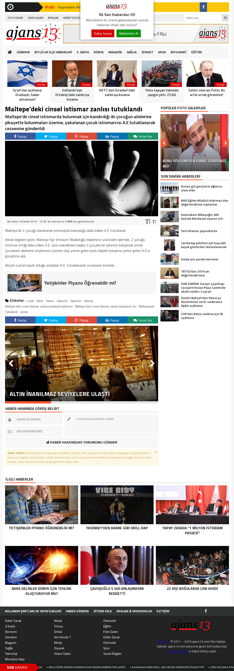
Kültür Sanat (13, 620)
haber (40, 301)
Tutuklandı (11, 312)
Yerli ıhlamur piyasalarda (198, 667)
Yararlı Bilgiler (112, 653)
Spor (106, 648)
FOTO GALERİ (15, 18)
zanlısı (24, 312)
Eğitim (107, 626)
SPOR (162, 52)
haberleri (76, 301)
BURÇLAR (53, 18)
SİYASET (147, 52)
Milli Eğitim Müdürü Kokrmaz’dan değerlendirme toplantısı (57, 667)
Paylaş (22, 136)
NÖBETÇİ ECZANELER (75, 18)
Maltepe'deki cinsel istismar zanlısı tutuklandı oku (105, 306)
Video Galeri (62, 653)
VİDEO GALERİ (35, 18)
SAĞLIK (132, 52)
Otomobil (109, 620)
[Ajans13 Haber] (117, 8)
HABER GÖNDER (77, 611)
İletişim (163, 611)
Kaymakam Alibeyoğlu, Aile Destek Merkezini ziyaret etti (138, 667)
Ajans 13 (164, 641)
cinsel (30, 301)
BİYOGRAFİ (178, 52)
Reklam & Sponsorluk (134, 611)
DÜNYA (99, 52)
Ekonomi (11, 631)
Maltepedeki (146, 306)
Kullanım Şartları (178, 651)
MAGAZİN (115, 52)
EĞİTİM (196, 52)
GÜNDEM (23, 52)
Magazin (10, 642)
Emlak (58, 631)
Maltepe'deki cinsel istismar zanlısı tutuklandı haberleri (39, 306)
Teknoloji (11, 653)
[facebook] (203, 7)
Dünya (58, 626)
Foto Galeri (110, 631)
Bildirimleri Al (128, 33)
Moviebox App (15, 659)
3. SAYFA (83, 52)
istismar (88, 301)
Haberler (62, 301)
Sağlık (9, 648)
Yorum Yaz (145, 136)
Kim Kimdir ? (62, 637)
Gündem (11, 637)
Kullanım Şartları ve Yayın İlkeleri (33, 611)
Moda (58, 620)
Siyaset (59, 648)
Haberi (50, 301)
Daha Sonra (103, 33)
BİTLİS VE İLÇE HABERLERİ (53, 52)
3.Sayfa (10, 626)
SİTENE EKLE (102, 611)
